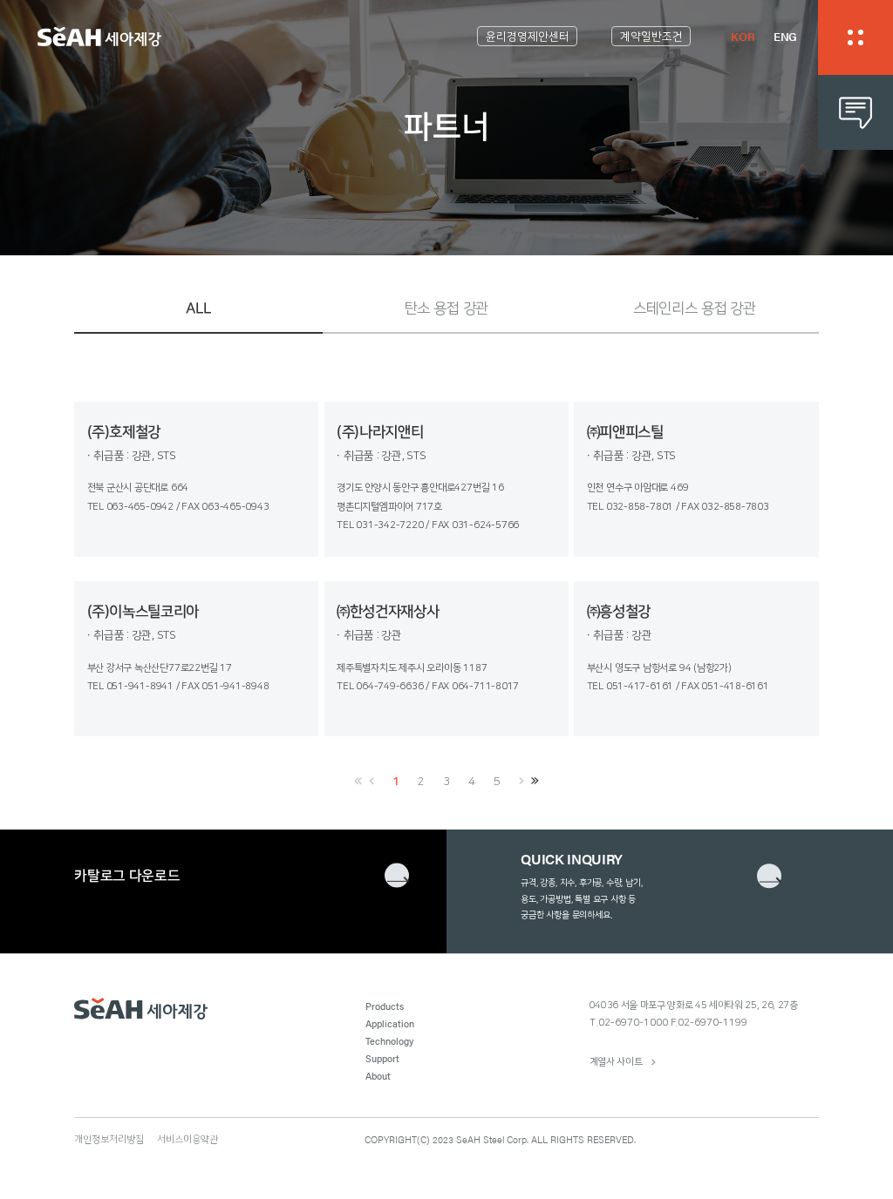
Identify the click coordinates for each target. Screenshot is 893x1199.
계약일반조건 (651, 36)
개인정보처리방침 (109, 1140)
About (378, 1075)
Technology (389, 1040)
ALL (198, 308)
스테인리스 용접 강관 (694, 308)
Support (382, 1058)
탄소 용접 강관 (447, 308)
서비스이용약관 (187, 1140)
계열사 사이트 (616, 1062)
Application (389, 1023)
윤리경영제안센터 (527, 36)
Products (384, 1006)
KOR (742, 36)
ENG (785, 36)
